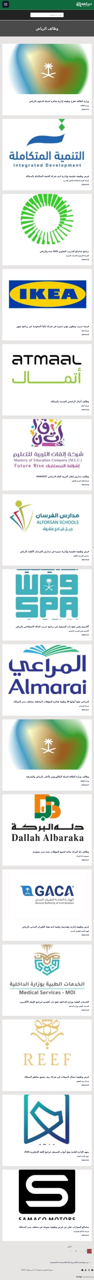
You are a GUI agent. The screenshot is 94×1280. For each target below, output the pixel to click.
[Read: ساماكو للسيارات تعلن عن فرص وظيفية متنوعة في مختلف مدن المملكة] (47, 1195)
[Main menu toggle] (5, 4)
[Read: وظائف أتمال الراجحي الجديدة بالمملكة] (47, 369)
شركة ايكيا (85, 331)
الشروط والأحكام (70, 1262)
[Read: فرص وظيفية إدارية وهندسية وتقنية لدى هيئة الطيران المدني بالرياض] (47, 894)
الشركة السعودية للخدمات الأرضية (77, 256)
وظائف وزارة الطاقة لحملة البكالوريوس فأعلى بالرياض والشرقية (57, 776)
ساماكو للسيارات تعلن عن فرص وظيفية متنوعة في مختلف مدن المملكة (54, 1227)
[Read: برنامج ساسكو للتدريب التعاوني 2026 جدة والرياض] (47, 219)
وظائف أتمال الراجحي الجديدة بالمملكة (70, 401)
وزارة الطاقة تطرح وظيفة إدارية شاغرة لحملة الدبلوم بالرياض (59, 101)
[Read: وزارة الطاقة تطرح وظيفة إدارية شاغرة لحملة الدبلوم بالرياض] (47, 69)
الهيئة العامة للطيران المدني (79, 931)
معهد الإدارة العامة (83, 1156)
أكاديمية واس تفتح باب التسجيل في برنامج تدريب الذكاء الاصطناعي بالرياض (52, 626)
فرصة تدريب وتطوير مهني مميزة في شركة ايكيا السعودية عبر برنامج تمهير (52, 326)
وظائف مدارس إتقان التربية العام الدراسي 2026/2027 (62, 476)
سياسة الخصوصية (57, 1262)
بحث (62, 18)
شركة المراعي (84, 706)
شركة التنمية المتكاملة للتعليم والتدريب (76, 180)
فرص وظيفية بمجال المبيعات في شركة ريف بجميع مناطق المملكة (56, 1077)
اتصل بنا (80, 1262)
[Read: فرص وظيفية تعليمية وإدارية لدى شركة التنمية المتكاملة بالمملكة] (47, 144)
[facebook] (92, 1270)
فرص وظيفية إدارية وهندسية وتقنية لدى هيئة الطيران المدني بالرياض (55, 926)
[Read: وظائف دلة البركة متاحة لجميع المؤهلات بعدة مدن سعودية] (47, 819)
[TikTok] (86, 1270)
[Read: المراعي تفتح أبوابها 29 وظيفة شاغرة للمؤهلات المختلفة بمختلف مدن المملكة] (47, 669)
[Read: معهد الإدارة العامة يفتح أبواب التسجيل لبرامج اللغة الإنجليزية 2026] (47, 1120)
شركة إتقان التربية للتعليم (80, 481)
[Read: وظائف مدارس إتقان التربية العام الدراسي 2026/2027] (47, 444)
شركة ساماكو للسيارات (81, 1231)
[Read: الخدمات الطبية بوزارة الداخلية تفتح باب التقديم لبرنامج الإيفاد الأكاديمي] (47, 969)
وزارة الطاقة (84, 105)
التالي (69, 1247)
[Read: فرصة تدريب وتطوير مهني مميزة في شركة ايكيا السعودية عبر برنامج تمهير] (47, 294)
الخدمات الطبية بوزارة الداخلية (79, 1006)
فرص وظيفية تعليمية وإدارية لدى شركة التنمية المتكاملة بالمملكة (57, 176)
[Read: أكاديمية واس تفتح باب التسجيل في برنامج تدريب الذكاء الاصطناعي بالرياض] (47, 594)
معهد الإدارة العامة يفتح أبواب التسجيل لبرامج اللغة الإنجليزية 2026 (56, 1152)
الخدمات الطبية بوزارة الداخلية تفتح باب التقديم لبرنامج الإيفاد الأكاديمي (54, 1002)
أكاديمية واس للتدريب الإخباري (79, 631)
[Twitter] (89, 1270)
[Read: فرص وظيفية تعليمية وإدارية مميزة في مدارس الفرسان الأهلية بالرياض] (47, 519)
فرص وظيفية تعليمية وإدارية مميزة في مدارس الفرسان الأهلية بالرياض (54, 551)
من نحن (85, 1262)
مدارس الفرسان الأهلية (81, 556)
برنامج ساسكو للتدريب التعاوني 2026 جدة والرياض (64, 251)
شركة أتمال (85, 406)
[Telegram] (82, 1270)
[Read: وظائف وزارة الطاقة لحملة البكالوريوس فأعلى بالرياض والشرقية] (47, 744)
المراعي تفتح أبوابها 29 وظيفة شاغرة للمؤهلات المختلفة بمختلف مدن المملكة (51, 701)
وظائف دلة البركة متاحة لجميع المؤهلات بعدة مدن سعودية (61, 851)
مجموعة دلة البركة (82, 856)
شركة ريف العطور (82, 1081)
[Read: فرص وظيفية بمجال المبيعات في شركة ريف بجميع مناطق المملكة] (47, 1045)
